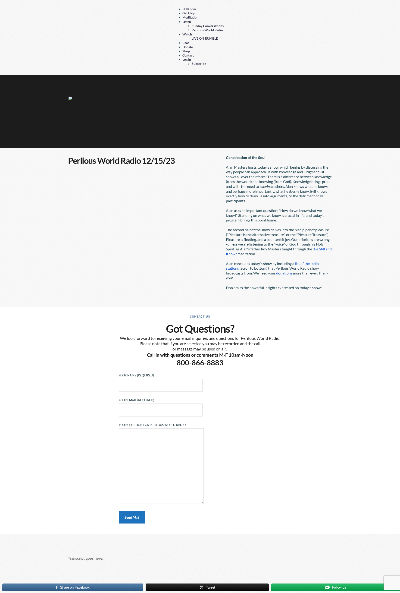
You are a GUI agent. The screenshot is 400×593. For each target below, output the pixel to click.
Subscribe (199, 64)
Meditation (190, 17)
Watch (187, 34)
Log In (186, 59)
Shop (186, 51)
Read (186, 43)
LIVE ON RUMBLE (205, 38)
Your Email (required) (136, 400)
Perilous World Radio (207, 30)
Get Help (188, 13)
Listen (186, 22)
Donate (187, 47)
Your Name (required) (136, 375)
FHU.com (189, 9)
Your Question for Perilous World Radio (152, 425)
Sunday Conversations (208, 26)
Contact (188, 55)
